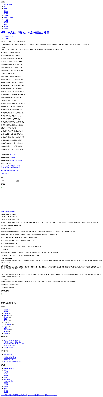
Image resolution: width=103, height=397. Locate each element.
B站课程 (6, 310)
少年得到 (9, 324)
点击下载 (12, 154)
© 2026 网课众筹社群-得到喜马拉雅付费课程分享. (14, 395)
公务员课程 (7, 315)
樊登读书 (6, 326)
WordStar (42, 395)
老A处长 (6, 331)
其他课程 (7, 38)
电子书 (5, 328)
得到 (5, 322)
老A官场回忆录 (8, 354)
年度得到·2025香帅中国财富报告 (12, 342)
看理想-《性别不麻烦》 (10, 345)
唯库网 (5, 319)
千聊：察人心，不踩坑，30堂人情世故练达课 (25, 32)
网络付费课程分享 (8, 359)
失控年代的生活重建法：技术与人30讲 (14, 344)
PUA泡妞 (6, 311)
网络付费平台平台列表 (16, 160)
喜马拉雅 (6, 320)
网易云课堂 (7, 329)
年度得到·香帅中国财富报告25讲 (12, 361)
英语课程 (6, 333)
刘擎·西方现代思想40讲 (10, 358)
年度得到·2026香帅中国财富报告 (12, 340)
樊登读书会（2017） (9, 356)
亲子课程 (6, 313)
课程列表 (12, 157)
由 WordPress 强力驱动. (34, 395)
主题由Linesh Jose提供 (51, 395)
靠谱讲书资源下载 (8, 347)
